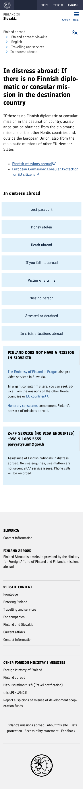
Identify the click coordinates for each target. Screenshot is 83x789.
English (16, 42)
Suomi (44, 5)
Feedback (68, 731)
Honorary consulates (23, 405)
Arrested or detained (41, 316)
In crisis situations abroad (41, 333)
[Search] (66, 14)
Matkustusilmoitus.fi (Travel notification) (33, 685)
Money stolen (41, 227)
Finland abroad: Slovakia (28, 37)
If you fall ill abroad (41, 262)
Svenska (58, 5)
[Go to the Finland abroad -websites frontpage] (7, 5)
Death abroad (41, 245)
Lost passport (41, 209)
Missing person (41, 298)
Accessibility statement (41, 731)
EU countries (35, 396)
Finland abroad (14, 32)
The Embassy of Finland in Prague (33, 372)
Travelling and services (27, 47)
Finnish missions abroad (32, 164)
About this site (57, 725)
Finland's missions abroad (25, 725)
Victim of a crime (41, 280)
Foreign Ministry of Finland (22, 670)
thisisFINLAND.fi (15, 692)
